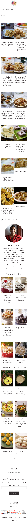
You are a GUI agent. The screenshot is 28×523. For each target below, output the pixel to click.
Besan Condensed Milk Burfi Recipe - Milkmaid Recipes (7, 44)
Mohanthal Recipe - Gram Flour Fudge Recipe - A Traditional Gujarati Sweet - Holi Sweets (20, 46)
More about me (14, 267)
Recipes (10, 9)
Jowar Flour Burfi (20, 171)
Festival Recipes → (20, 459)
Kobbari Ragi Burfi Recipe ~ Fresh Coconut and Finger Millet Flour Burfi (20, 148)
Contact (14, 507)
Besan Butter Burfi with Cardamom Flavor (7, 179)
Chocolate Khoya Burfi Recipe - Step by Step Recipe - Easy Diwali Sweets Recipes (7, 115)
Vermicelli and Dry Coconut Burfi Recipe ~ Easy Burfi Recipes (7, 211)
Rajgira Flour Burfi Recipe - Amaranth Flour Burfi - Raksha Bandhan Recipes (20, 115)
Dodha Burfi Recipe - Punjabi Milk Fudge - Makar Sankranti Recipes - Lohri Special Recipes (7, 81)
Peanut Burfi (20, 207)
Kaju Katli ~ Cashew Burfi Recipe (7, 146)
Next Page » (13, 220)
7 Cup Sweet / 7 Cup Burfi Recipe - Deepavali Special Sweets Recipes (20, 79)
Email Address (14, 485)
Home (3, 9)
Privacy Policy (14, 473)
